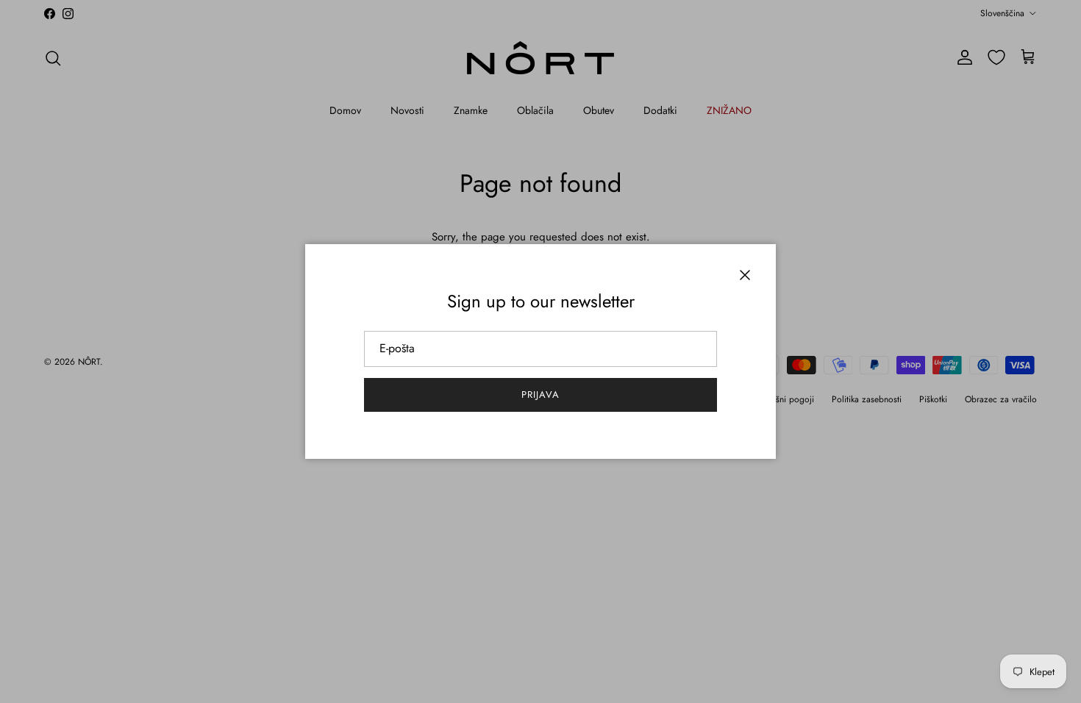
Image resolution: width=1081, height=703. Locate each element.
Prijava (540, 395)
